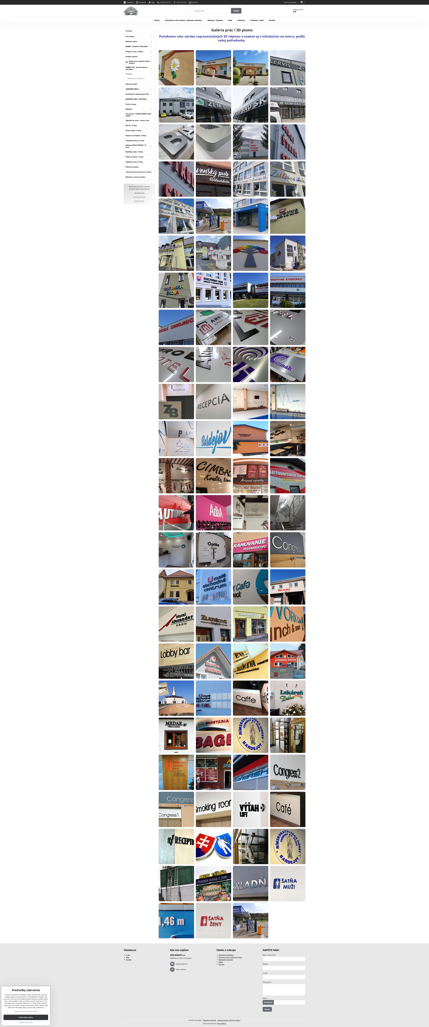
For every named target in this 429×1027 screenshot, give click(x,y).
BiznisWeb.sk (221, 1024)
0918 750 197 (139, 201)
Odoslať (267, 1009)
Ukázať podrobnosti (26, 1022)
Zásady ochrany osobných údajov (229, 1020)
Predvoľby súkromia (209, 1020)
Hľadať (236, 11)
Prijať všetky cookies (26, 1017)
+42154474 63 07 (139, 197)
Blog (127, 957)
